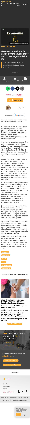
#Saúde (4, 258)
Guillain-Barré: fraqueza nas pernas (14, 310)
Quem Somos (6, 384)
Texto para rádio (15, 81)
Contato (5, 388)
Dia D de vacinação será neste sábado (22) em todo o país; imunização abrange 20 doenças (13, 301)
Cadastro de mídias (11, 346)
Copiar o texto (25, 80)
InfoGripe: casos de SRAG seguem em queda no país (13, 306)
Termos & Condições (17, 397)
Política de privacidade (6, 397)
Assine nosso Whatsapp (12, 365)
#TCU (3, 262)
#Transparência (6, 265)
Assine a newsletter (10, 361)
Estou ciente (18, 414)
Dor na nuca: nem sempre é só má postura (14, 319)
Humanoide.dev (23, 400)
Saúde (12, 46)
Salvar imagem (4, 81)
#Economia (5, 252)
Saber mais (24, 414)
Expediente (25, 397)
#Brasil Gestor (6, 268)
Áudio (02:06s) (18, 100)
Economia (5, 46)
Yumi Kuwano (22, 109)
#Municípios (5, 255)
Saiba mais (8, 342)
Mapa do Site (6, 386)
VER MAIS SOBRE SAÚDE (15, 323)
